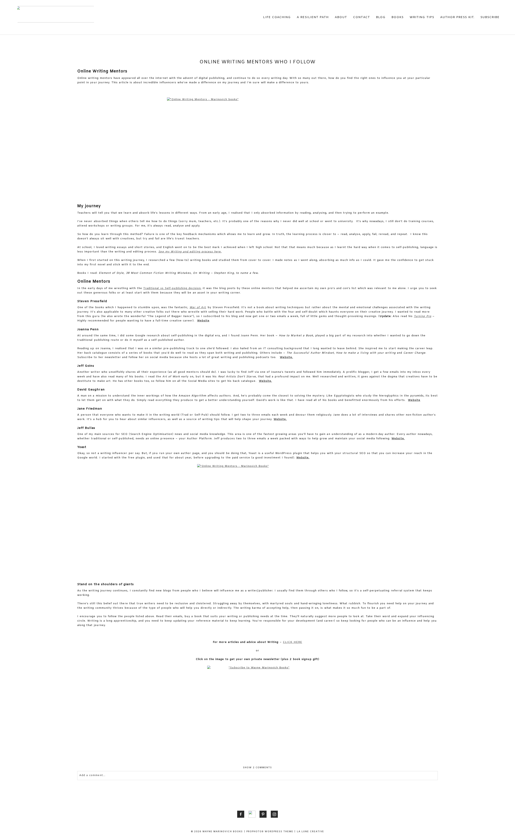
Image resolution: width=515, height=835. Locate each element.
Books (397, 17)
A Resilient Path (313, 17)
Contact (361, 17)
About (341, 17)
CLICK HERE (292, 642)
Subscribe (490, 17)
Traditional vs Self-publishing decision (172, 288)
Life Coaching (277, 17)
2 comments (257, 767)
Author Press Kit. (457, 17)
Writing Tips (422, 17)
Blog (380, 17)
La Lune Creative (310, 831)
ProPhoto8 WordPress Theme (269, 831)
